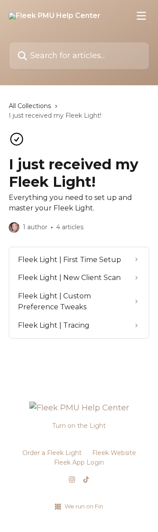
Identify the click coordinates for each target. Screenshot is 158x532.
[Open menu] (141, 15)
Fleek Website (114, 453)
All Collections (30, 106)
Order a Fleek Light (52, 453)
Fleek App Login (79, 462)
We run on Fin (84, 506)
